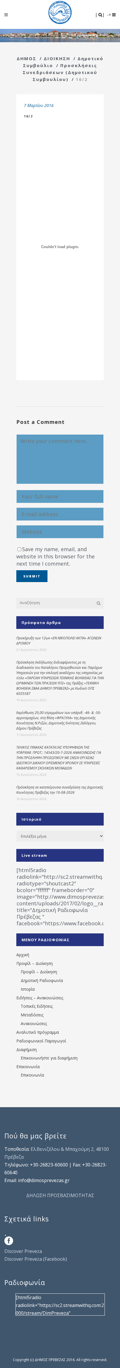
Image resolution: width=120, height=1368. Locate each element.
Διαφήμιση (26, 1049)
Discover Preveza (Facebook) (35, 1259)
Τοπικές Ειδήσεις (37, 1006)
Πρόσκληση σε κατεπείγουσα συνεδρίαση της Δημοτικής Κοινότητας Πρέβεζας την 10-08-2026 (59, 790)
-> (109, 14)
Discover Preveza (23, 1251)
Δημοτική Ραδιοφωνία (42, 980)
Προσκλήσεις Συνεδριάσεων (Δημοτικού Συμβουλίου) (60, 72)
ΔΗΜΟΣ (26, 58)
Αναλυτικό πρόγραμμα (37, 1032)
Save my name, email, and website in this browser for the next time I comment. (55, 556)
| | (100, 14)
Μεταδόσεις (32, 1015)
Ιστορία (28, 989)
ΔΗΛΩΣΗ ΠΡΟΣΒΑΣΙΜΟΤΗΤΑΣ (60, 1195)
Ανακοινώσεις (34, 1023)
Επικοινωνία (28, 1066)
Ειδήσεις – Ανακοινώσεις (39, 997)
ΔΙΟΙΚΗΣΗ (57, 58)
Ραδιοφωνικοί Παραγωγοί (41, 1041)
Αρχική (22, 954)
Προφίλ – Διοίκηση (34, 963)
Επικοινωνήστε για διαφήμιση (49, 1058)
